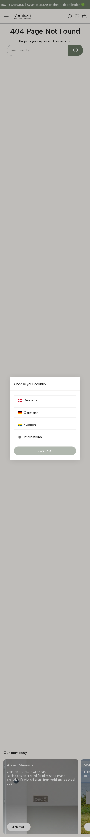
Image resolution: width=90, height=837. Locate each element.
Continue (45, 451)
